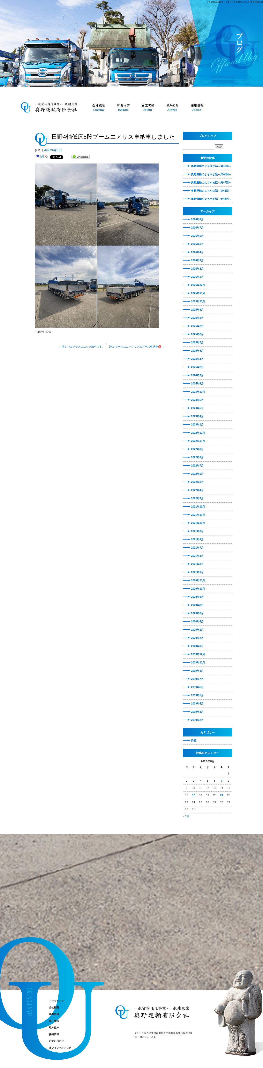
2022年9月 (197, 449)
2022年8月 (197, 457)
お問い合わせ (56, 1040)
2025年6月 (197, 334)
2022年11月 (198, 441)
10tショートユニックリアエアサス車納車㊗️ (137, 346)
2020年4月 (197, 621)
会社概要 (98, 107)
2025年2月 (197, 367)
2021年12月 (198, 506)
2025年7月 (197, 326)
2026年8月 (197, 219)
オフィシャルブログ (60, 1047)
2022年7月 (197, 465)
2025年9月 (197, 309)
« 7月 (186, 816)
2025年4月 (197, 350)
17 (193, 795)
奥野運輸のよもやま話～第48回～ (211, 174)
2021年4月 (197, 555)
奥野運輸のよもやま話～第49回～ (211, 166)
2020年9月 (197, 596)
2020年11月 (198, 580)
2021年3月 (197, 564)
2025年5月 (197, 342)
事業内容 (123, 107)
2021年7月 (197, 547)
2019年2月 (197, 720)
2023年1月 (197, 424)
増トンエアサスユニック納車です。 (81, 346)
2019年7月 (197, 678)
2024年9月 (197, 375)
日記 (193, 740)
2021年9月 (197, 531)
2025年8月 (197, 317)
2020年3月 (197, 629)
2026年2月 (197, 268)
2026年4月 (197, 252)
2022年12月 (198, 432)
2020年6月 (197, 613)
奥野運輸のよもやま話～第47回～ (211, 182)
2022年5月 (197, 482)
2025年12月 (198, 285)
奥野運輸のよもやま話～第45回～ (211, 198)
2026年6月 (197, 235)
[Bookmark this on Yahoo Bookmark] (46, 156)
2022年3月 (197, 498)
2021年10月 (198, 523)
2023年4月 (197, 416)
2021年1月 (197, 572)
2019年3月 (197, 711)
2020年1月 (197, 646)
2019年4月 (197, 703)
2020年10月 (198, 588)
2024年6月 (197, 383)
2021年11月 (198, 514)
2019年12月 (198, 654)
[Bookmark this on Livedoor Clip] (42, 156)
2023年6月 (197, 399)
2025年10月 (198, 301)
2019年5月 (197, 695)
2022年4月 (197, 490)
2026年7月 (197, 227)
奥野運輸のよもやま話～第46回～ (211, 190)
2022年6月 (197, 473)
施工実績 (148, 107)
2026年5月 (197, 244)
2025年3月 (197, 358)
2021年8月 (197, 539)
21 (221, 795)
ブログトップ (207, 135)
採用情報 (197, 107)
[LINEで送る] (81, 156)
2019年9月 (197, 670)
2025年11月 (198, 293)
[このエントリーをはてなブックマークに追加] (37, 156)
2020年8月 (197, 605)
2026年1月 (197, 276)
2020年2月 (197, 637)
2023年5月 (197, 408)
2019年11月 (198, 662)
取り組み (172, 107)
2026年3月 (197, 260)
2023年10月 (198, 391)
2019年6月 (197, 687)
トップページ (51, 107)
